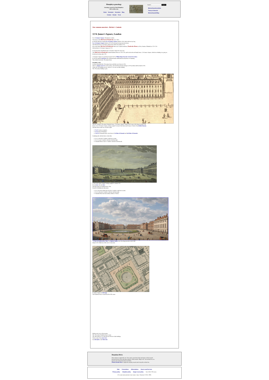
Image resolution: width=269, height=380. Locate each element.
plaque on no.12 (101, 65)
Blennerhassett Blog (153, 13)
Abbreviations (134, 369)
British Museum (142, 126)
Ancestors (117, 12)
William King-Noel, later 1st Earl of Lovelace (126, 57)
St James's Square (100, 38)
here (97, 185)
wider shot (104, 339)
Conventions (125, 369)
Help (118, 369)
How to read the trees (146, 369)
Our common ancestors (100, 27)
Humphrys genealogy (113, 4)
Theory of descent (153, 10)
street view (104, 338)
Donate (114, 14)
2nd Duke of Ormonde (132, 133)
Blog (123, 12)
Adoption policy (126, 371)
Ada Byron (103, 58)
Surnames (110, 12)
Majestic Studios (114, 241)
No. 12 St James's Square (98, 43)
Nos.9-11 (97, 133)
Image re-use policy (138, 371)
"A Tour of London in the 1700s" (100, 241)
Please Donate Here (117, 362)
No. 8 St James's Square (111, 41)
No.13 (96, 130)
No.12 (96, 131)
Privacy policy (116, 371)
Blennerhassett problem (154, 8)
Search (163, 4)
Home (105, 12)
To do (119, 14)
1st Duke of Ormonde (119, 133)
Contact (109, 14)
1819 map (104, 293)
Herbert (111, 27)
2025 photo (97, 339)
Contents (118, 27)
